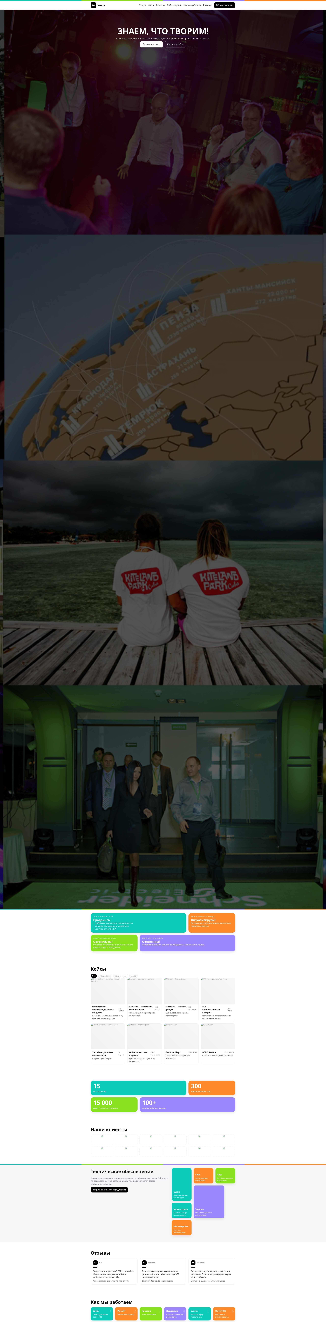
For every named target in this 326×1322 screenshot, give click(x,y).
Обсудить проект (224, 5)
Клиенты (160, 5)
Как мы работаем (192, 5)
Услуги (142, 5)
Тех (125, 976)
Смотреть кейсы (175, 44)
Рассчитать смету (151, 44)
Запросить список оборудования (109, 1189)
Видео (133, 976)
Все (93, 976)
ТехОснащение (174, 5)
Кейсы (151, 5)
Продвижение (105, 976)
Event (117, 976)
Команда (207, 5)
